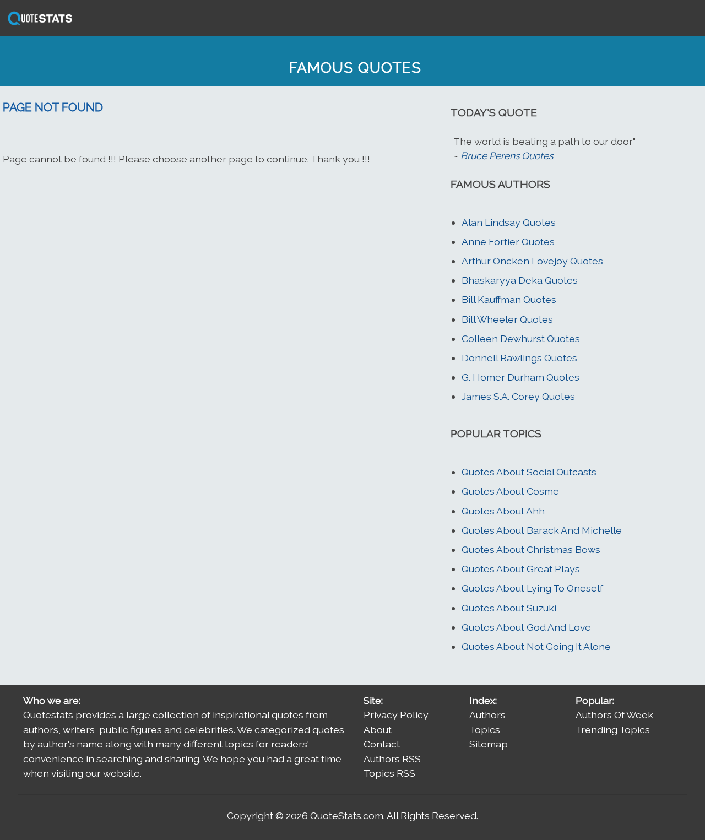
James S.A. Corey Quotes (518, 396)
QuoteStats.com (346, 815)
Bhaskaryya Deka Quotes (520, 280)
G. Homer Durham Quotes (520, 377)
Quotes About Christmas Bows (531, 549)
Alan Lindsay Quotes (509, 222)
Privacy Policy (396, 714)
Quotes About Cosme (510, 491)
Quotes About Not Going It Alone (536, 646)
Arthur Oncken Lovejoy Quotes (532, 261)
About (378, 729)
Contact (382, 744)
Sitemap (488, 744)
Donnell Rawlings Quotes (519, 358)
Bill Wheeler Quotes (507, 319)
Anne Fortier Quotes (508, 241)
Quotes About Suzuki (509, 608)
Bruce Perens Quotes (506, 155)
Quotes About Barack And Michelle (542, 530)
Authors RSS (392, 759)
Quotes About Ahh (503, 511)
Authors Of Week (614, 714)
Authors (487, 714)
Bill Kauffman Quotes (509, 299)
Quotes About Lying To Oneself (532, 588)
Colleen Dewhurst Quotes (521, 338)
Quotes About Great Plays (521, 569)
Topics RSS (389, 773)
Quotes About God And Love (526, 627)
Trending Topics (613, 729)
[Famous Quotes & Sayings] (38, 24)
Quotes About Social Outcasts (529, 472)
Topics (484, 729)
